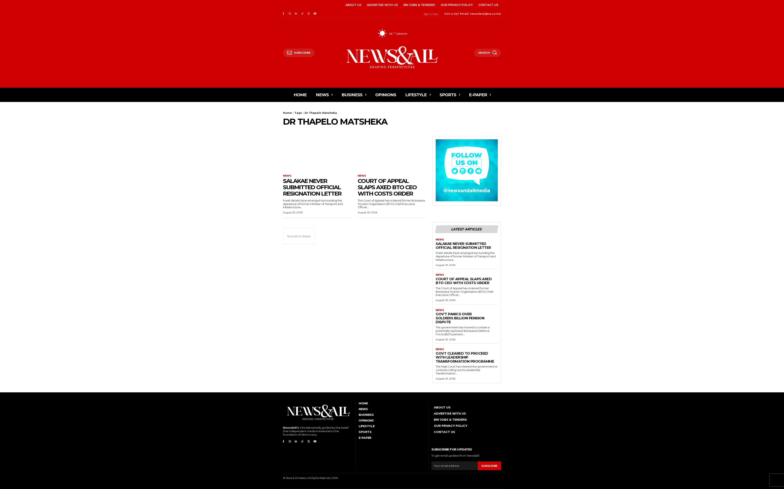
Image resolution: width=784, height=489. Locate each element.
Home (287, 112)
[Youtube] (315, 14)
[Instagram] (290, 14)
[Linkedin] (296, 14)
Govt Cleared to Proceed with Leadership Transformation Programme (465, 357)
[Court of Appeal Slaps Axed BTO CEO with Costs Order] (392, 153)
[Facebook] (283, 14)
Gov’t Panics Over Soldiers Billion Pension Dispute (460, 318)
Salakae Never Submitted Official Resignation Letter (312, 187)
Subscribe (489, 465)
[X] (308, 14)
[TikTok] (302, 14)
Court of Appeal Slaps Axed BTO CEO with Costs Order (387, 187)
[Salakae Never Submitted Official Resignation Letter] (317, 153)
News (287, 175)
